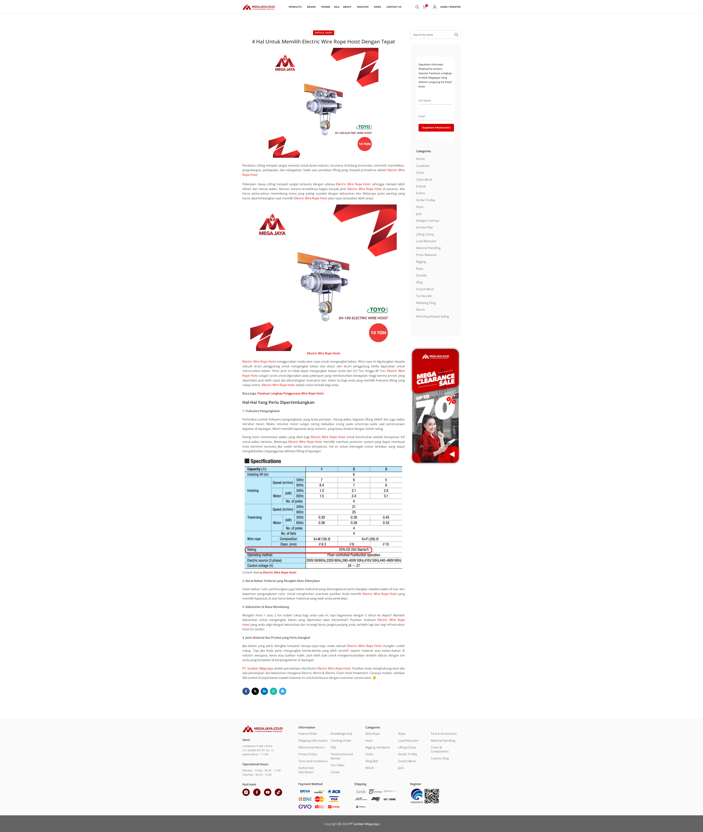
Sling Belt (371, 761)
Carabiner (423, 166)
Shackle (421, 275)
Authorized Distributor (306, 770)
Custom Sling (440, 758)
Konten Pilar (424, 227)
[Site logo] (258, 7)
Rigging (421, 262)
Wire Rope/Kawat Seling (432, 316)
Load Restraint (426, 241)
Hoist (328, 32)
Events (420, 193)
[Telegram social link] (282, 691)
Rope (419, 269)
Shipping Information (313, 741)
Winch (420, 310)
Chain (420, 173)
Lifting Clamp (425, 234)
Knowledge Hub (341, 734)
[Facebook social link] (246, 691)
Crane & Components (440, 749)
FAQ (333, 747)
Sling (419, 282)
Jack (418, 214)
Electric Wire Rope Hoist (353, 184)
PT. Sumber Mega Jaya (257, 668)
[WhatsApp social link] (273, 691)
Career (335, 772)
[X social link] (255, 691)
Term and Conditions (313, 761)
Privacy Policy (307, 754)
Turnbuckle (424, 296)
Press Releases (426, 255)
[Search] (417, 7)
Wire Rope (372, 734)
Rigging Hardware (377, 747)
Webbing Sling (426, 303)
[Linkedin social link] (264, 691)
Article (319, 32)
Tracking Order (341, 741)
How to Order (307, 734)
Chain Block (424, 180)
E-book (421, 186)
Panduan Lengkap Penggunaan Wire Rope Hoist (290, 393)
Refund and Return (311, 747)
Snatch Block (425, 289)
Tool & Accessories (444, 734)
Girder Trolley (425, 200)
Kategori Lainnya (427, 221)
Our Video (338, 765)
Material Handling (428, 248)
